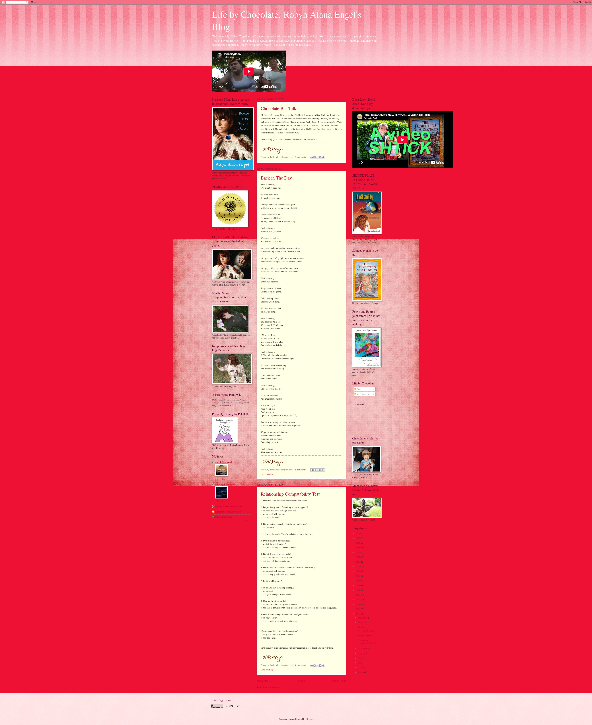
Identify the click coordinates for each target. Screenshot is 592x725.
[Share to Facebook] (320, 157)
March (361, 672)
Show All (248, 521)
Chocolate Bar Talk (278, 108)
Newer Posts (264, 680)
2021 (358, 556)
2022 (358, 552)
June (360, 658)
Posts (358, 389)
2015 (358, 585)
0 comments (300, 665)
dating (270, 669)
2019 (358, 566)
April (360, 667)
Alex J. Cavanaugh (223, 462)
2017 (358, 575)
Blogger (309, 718)
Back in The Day (276, 178)
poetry (270, 474)
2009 (358, 613)
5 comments (300, 156)
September (363, 648)
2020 (358, 561)
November (363, 622)
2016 (358, 580)
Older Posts (339, 680)
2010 (358, 608)
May (360, 662)
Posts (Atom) (274, 687)
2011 (358, 604)
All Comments (362, 394)
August (361, 653)
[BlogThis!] (314, 157)
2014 (358, 590)
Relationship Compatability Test (290, 494)
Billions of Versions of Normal (229, 506)
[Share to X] (317, 157)
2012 (358, 599)
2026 (358, 533)
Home (302, 680)
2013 (358, 594)
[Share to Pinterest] (323, 157)
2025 (358, 538)
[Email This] (311, 157)
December (363, 617)
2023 (358, 547)
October (362, 627)
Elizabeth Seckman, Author (228, 511)
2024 (358, 542)
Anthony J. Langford (225, 484)
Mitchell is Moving (223, 516)
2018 (358, 571)
